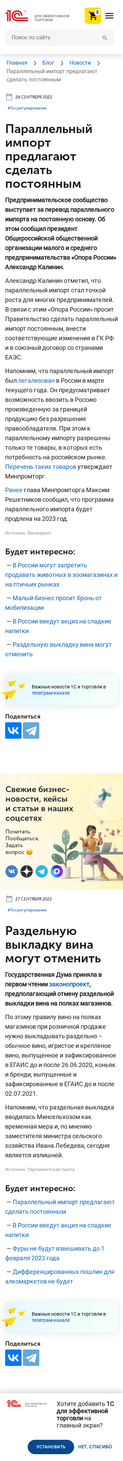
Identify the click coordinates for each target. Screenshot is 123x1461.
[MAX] (57, 871)
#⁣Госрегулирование (27, 108)
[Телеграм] (42, 871)
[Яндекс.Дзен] (26, 871)
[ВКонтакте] (13, 730)
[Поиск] (105, 37)
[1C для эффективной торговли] (42, 16)
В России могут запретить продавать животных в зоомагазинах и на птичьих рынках (61, 575)
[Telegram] (31, 730)
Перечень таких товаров (40, 466)
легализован (36, 380)
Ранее (14, 489)
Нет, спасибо (95, 1446)
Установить (51, 1447)
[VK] (11, 871)
